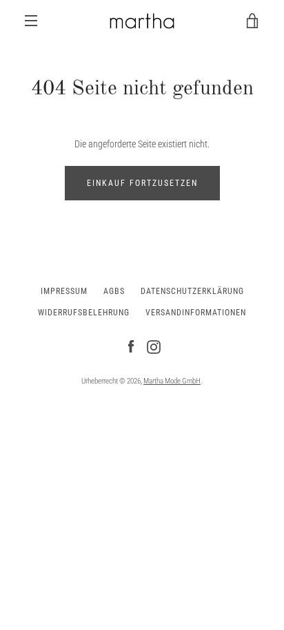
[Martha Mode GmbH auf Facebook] (131, 346)
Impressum (64, 291)
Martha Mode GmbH (172, 381)
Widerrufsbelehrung (84, 312)
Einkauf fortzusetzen (142, 183)
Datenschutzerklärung (192, 291)
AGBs (114, 291)
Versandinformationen (195, 312)
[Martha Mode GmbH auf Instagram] (154, 346)
